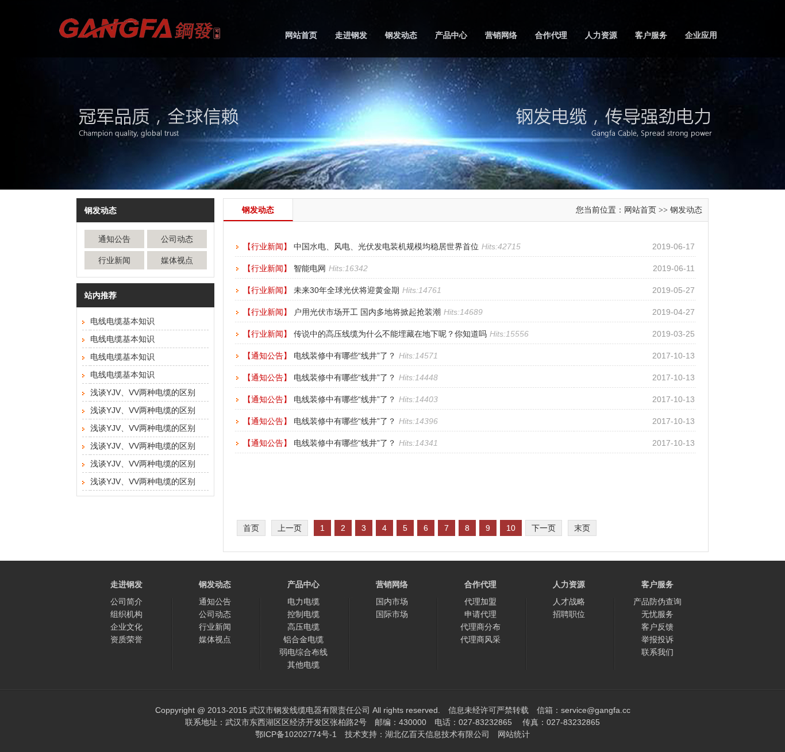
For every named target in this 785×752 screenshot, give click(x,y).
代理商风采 (480, 639)
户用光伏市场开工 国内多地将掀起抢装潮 (367, 312)
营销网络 (501, 35)
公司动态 (177, 239)
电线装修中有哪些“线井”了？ (345, 355)
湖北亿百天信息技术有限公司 (437, 734)
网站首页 (301, 35)
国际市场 (392, 614)
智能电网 (310, 268)
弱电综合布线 (303, 652)
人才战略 (569, 601)
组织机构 (126, 614)
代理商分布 (480, 626)
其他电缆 (303, 664)
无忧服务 (657, 614)
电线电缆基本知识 (122, 321)
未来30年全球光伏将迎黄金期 (346, 290)
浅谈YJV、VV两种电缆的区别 (142, 392)
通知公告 (114, 239)
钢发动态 (401, 35)
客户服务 (651, 35)
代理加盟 (480, 601)
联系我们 (657, 652)
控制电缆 (303, 614)
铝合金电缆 (303, 639)
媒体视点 (177, 260)
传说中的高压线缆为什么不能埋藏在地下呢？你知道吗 (390, 333)
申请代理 (480, 614)
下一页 (544, 528)
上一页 (290, 528)
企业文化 (126, 626)
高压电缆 (303, 626)
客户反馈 (657, 626)
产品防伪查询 (657, 601)
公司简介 (126, 601)
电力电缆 (303, 601)
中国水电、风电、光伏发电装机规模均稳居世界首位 (386, 246)
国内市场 (392, 601)
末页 (582, 528)
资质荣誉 (126, 639)
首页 (251, 528)
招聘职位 (569, 614)
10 (510, 528)
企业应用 (701, 35)
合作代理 (551, 35)
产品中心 (451, 35)
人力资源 (601, 35)
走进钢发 (351, 35)
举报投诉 (657, 639)
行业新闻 (114, 260)
